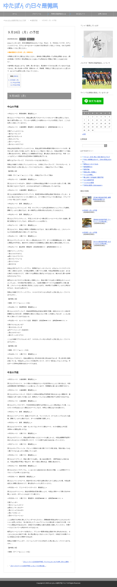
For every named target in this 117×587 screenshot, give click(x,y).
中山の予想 (15, 82)
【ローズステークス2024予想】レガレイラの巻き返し (28, 566)
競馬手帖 (86, 169)
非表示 (16, 76)
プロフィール (36, 14)
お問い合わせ (102, 14)
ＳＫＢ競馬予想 (89, 180)
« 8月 (84, 134)
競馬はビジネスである (91, 164)
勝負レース (30, 39)
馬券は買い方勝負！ (90, 172)
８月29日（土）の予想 (89, 232)
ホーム (15, 14)
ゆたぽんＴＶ (80, 14)
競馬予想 (22, 39)
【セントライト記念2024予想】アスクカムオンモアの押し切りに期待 (46, 562)
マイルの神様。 (89, 174)
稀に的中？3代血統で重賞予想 (93, 177)
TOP (15, 20)
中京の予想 (15, 85)
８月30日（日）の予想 (89, 210)
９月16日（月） (14, 80)
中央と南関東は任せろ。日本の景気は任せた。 (96, 160)
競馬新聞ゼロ (88, 167)
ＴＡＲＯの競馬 (89, 182)
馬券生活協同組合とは (58, 14)
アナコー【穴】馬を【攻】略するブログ (97, 157)
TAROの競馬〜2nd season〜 (93, 185)
